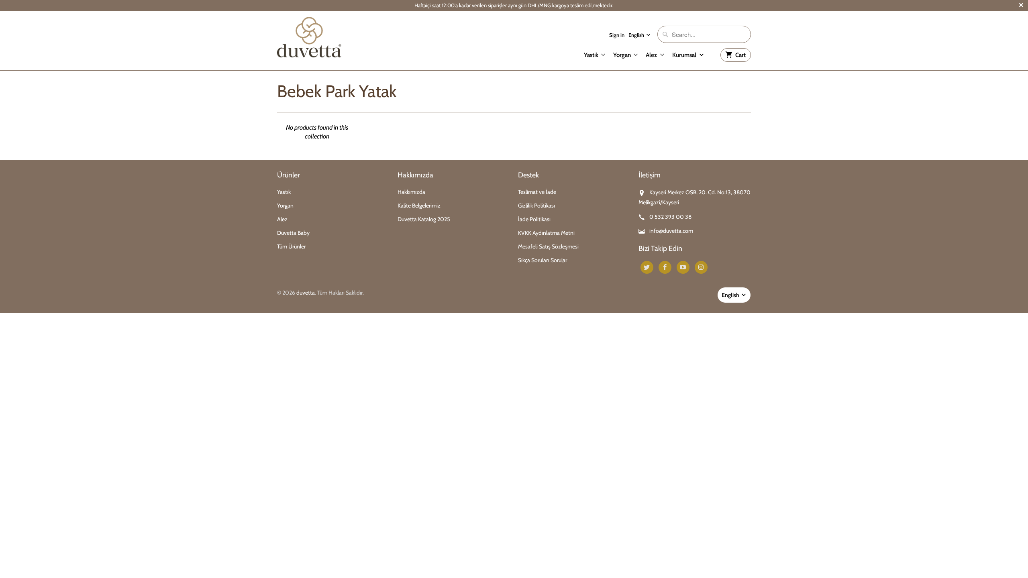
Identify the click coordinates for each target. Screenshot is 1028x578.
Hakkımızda (411, 191)
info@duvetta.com (671, 230)
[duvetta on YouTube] (683, 267)
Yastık (591, 55)
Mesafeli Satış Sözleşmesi (548, 246)
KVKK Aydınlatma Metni (546, 232)
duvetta (305, 292)
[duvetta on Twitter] (646, 267)
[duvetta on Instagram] (701, 267)
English (636, 35)
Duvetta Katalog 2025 (424, 219)
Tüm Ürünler (291, 246)
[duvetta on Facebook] (665, 267)
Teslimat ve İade (537, 191)
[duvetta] (309, 37)
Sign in (616, 35)
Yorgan (622, 55)
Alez (651, 55)
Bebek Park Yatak (337, 91)
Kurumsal (685, 55)
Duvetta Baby (293, 232)
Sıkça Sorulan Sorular (542, 260)
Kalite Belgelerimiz (419, 205)
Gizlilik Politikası (536, 205)
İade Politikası (534, 219)
